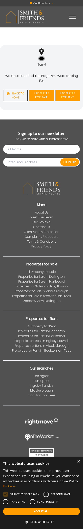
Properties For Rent (67, 95)
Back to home (17, 95)
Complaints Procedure (41, 236)
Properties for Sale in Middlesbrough (41, 291)
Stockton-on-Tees (41, 395)
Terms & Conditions (41, 241)
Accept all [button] (41, 511)
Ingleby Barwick (41, 385)
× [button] (78, 461)
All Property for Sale (41, 271)
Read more (9, 486)
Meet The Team (41, 217)
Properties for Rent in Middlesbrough (41, 345)
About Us (41, 212)
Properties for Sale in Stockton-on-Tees (41, 296)
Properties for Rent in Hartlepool (41, 336)
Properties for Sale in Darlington (41, 276)
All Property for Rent (41, 326)
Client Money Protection (41, 231)
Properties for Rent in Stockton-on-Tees (41, 350)
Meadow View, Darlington (42, 301)
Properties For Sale (41, 95)
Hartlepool (41, 380)
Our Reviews (41, 222)
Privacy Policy (41, 246)
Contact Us (41, 227)
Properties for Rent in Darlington (41, 331)
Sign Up (69, 162)
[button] (41, 522)
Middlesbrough (41, 390)
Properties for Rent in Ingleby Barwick (41, 340)
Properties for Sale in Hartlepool (41, 281)
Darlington (41, 376)
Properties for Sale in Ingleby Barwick (41, 286)
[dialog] (41, 493)
